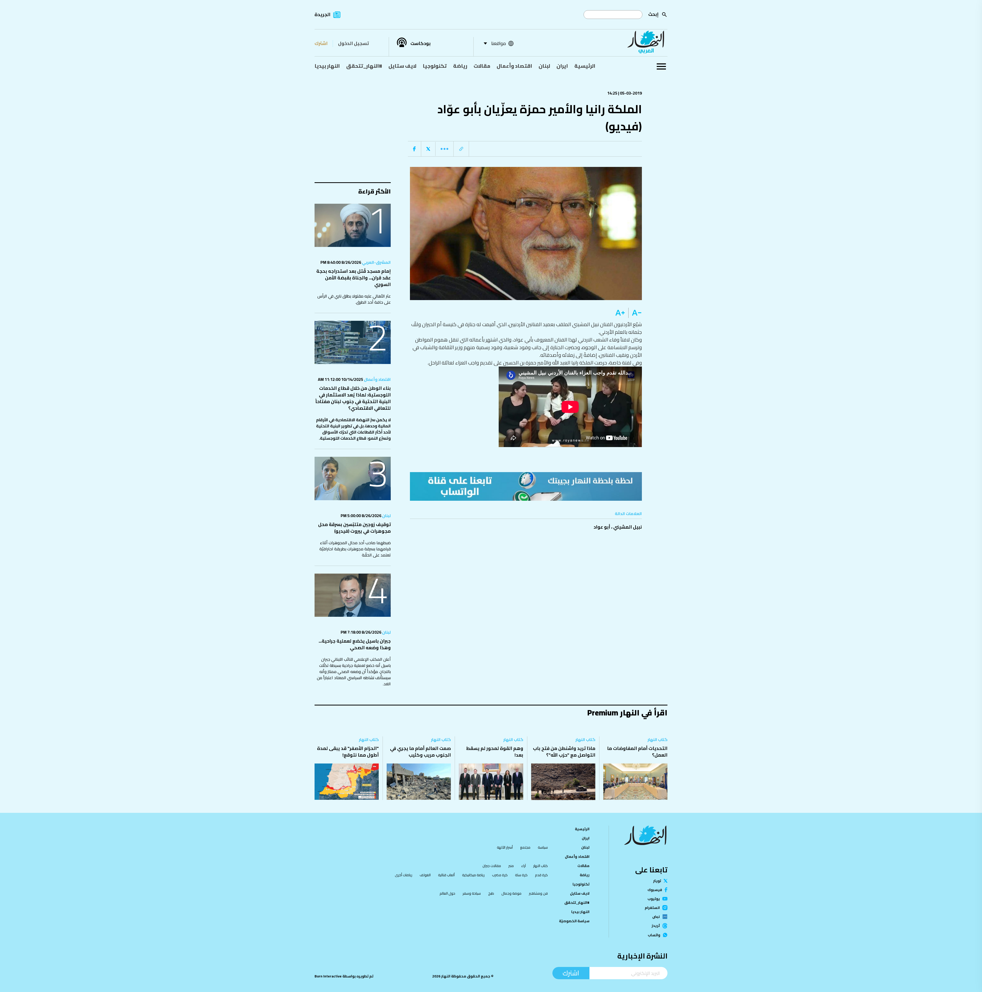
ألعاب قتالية (446, 875)
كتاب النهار (657, 739)
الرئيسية (584, 66)
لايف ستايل (402, 66)
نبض (656, 916)
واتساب (654, 935)
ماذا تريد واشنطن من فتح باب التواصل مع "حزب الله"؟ (564, 751)
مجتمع (525, 847)
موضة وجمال (511, 893)
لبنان (544, 66)
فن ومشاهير (538, 893)
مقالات (482, 66)
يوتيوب (654, 898)
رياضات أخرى (403, 875)
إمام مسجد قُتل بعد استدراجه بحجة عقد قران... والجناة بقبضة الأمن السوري (353, 278)
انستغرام (652, 907)
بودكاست (420, 43)
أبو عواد (602, 527)
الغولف (425, 875)
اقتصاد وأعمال (514, 66)
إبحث (653, 14)
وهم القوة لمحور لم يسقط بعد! (494, 751)
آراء (523, 865)
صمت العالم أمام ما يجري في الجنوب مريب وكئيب (420, 751)
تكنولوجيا (435, 66)
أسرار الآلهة (505, 847)
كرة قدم (541, 875)
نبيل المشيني (627, 527)
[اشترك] (526, 486)
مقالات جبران (492, 865)
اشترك (321, 43)
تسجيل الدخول (353, 43)
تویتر (657, 880)
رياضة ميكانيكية (473, 875)
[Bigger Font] (620, 313)
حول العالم (447, 893)
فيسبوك (655, 889)
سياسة (543, 847)
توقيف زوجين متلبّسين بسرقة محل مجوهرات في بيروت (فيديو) (354, 527)
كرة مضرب (500, 875)
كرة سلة (521, 875)
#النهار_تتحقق (364, 66)
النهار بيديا (327, 66)
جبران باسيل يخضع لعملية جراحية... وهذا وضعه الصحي (355, 644)
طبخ (491, 893)
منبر (511, 865)
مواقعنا (498, 43)
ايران (562, 66)
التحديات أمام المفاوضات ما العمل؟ (637, 751)
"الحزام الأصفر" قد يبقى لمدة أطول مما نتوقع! (348, 751)
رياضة (460, 66)
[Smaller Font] (635, 313)
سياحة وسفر (472, 893)
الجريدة (322, 14)
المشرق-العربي (376, 262)
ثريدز (656, 926)
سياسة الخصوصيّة (574, 921)
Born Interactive (328, 976)
